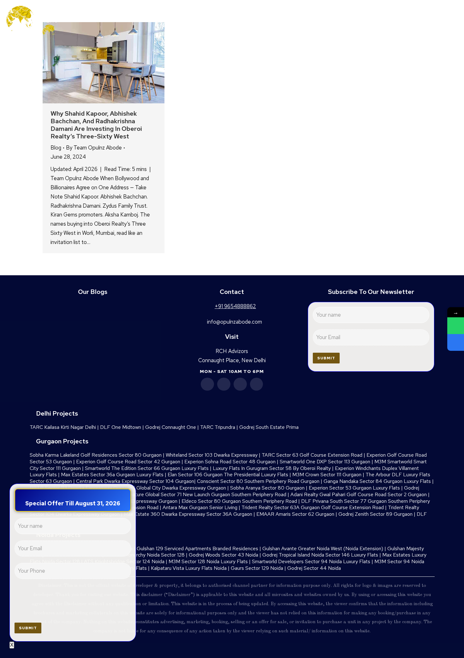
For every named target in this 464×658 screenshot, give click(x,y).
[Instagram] (256, 384)
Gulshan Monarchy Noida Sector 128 (145, 554)
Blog (56, 147)
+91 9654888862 (418, 19)
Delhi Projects (57, 413)
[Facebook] (207, 384)
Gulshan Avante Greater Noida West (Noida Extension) (322, 548)
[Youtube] (240, 384)
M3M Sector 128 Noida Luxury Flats (208, 561)
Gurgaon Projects (62, 441)
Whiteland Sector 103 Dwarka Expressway (212, 455)
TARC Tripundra (217, 427)
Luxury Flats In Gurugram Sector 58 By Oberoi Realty (272, 468)
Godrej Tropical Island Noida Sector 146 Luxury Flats (320, 554)
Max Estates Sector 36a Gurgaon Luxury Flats (112, 474)
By (94, 147)
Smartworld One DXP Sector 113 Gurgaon (325, 461)
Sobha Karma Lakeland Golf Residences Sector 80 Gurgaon (96, 455)
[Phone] (455, 342)
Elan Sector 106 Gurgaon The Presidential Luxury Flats (228, 474)
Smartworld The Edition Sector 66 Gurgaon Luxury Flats (147, 468)
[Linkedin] (223, 384)
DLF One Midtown (120, 427)
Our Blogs (92, 292)
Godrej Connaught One (170, 427)
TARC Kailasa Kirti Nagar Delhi (63, 427)
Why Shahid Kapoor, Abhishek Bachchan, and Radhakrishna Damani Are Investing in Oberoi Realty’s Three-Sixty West (96, 124)
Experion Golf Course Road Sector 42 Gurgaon (128, 461)
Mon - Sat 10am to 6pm (232, 371)
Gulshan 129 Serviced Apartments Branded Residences (197, 548)
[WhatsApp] (455, 325)
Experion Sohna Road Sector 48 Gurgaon (230, 461)
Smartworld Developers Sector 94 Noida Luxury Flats (311, 561)
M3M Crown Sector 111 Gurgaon (326, 474)
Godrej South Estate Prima (269, 427)
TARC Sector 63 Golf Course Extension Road (312, 455)
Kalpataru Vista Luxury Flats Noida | (191, 568)
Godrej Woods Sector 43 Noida (223, 554)
